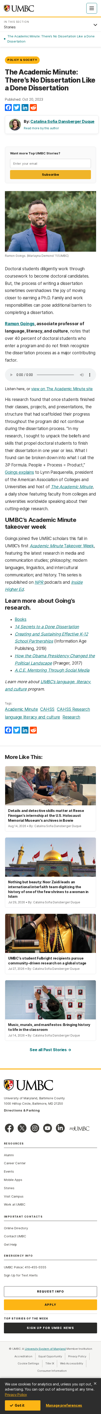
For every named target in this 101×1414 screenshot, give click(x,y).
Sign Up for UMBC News (50, 1328)
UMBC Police (13, 1267)
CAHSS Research (73, 709)
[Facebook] (8, 107)
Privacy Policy (16, 1394)
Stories (9, 1188)
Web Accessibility (73, 1363)
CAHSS (47, 709)
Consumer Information (52, 1370)
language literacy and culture (32, 717)
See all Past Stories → (50, 1049)
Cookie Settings (28, 1363)
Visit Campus (13, 1196)
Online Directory (16, 1228)
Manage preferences (64, 1405)
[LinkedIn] (25, 107)
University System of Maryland (45, 1348)
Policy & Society (22, 60)
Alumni (9, 1155)
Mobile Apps (13, 1180)
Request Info (50, 1291)
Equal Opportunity (51, 1356)
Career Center (15, 1163)
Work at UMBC (14, 1204)
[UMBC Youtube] (47, 1128)
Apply (51, 1304)
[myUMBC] (79, 1128)
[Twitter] (16, 107)
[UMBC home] (19, 8)
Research (71, 717)
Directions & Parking (22, 1110)
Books (20, 619)
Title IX (51, 1363)
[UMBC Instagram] (34, 1128)
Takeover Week (62, 545)
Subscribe (50, 174)
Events (9, 1171)
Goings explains (19, 472)
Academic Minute (21, 709)
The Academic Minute (71, 486)
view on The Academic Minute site (62, 388)
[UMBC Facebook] (9, 1128)
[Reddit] (33, 107)
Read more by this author (41, 128)
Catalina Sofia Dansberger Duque (62, 121)
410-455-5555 (35, 1267)
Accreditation (23, 1356)
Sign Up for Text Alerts (21, 1275)
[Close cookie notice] (95, 1383)
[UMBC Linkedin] (60, 1128)
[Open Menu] (91, 8)
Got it (20, 1405)
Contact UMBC (15, 1236)
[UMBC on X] (22, 1128)
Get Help (10, 1244)
